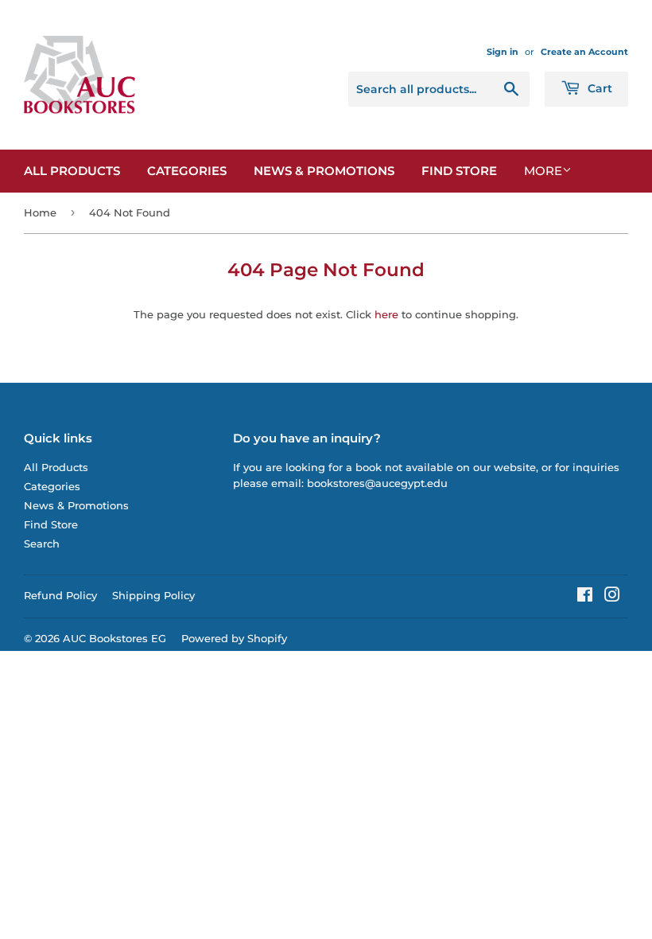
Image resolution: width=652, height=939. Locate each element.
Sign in (502, 51)
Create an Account (584, 51)
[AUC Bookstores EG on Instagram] (612, 596)
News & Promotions (324, 170)
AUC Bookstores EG (114, 638)
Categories (187, 170)
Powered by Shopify (234, 638)
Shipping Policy (153, 595)
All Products (72, 170)
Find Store (459, 170)
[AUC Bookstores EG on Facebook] (584, 596)
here (386, 314)
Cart (598, 88)
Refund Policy (60, 595)
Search (42, 543)
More (543, 170)
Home (40, 212)
